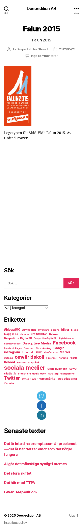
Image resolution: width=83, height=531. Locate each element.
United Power (29, 378)
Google (58, 348)
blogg (74, 329)
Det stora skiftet (17, 473)
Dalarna (53, 334)
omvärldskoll (29, 357)
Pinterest (51, 357)
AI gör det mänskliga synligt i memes (35, 464)
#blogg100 (12, 329)
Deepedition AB (41, 8)
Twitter (12, 378)
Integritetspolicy (15, 523)
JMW (38, 352)
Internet (27, 352)
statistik (10, 373)
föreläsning (43, 348)
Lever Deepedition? (20, 492)
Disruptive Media (37, 343)
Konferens (51, 352)
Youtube (9, 383)
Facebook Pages (13, 348)
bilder (65, 329)
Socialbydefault (57, 368)
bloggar (24, 334)
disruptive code (12, 343)
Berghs (55, 329)
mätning (8, 358)
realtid (73, 357)
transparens (67, 373)
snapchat (33, 362)
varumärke (47, 378)
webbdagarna (67, 378)
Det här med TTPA (19, 483)
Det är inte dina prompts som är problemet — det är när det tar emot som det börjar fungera (40, 449)
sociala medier (24, 367)
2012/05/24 (67, 49)
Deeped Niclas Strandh (33, 49)
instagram (12, 352)
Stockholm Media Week (32, 373)
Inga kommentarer (44, 56)
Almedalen (29, 329)
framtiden (29, 348)
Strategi (53, 373)
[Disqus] (41, 201)
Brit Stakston (39, 333)
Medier (65, 352)
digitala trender (66, 338)
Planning (63, 358)
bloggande (11, 333)
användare (43, 330)
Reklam (21, 362)
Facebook (64, 343)
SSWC (73, 368)
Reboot (9, 362)
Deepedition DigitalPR (18, 338)
